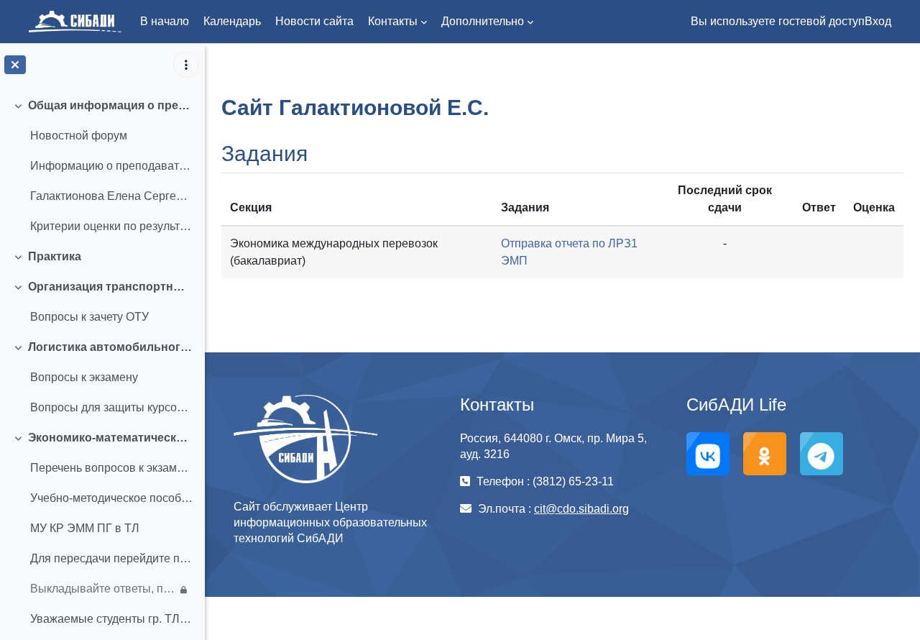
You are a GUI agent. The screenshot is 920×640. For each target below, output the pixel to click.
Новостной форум (78, 135)
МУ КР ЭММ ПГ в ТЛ (84, 528)
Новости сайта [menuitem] (314, 21)
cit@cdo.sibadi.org (581, 509)
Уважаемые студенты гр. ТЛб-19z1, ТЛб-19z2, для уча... (111, 619)
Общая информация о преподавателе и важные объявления (111, 105)
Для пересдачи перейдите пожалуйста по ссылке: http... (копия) (111, 558)
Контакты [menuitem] (393, 21)
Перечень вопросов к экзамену (111, 468)
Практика (54, 256)
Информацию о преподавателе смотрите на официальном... (111, 166)
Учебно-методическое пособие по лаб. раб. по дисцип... (111, 498)
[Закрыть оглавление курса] (15, 65)
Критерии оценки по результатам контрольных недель (111, 226)
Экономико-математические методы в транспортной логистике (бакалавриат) (111, 437)
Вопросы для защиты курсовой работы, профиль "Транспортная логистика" (111, 407)
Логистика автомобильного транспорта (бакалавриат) (111, 347)
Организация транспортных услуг (111, 286)
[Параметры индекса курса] (186, 65)
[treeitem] (102, 166)
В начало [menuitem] (164, 21)
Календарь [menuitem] (232, 21)
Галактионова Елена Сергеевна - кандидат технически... (111, 196)
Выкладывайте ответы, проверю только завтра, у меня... (103, 588)
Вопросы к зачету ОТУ (89, 317)
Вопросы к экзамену (84, 377)
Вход (878, 21)
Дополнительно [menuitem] (482, 21)
